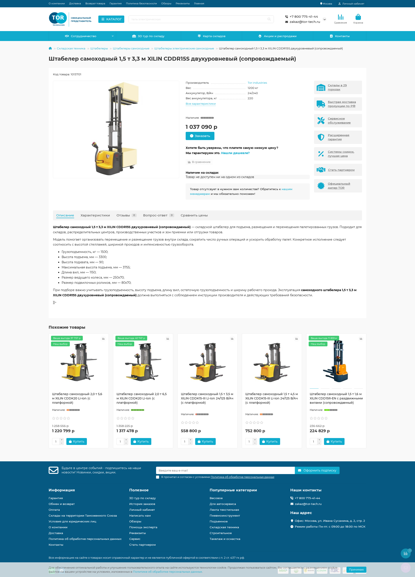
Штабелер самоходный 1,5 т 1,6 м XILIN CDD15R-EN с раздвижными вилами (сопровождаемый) (336, 398)
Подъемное (219, 521)
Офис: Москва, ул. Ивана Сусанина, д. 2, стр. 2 (330, 520)
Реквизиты (183, 3)
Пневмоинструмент (225, 515)
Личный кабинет (142, 509)
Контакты (342, 36)
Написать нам (140, 515)
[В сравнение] (103, 339)
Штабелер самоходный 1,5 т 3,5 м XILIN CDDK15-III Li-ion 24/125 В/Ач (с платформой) (207, 398)
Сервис (134, 539)
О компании (57, 3)
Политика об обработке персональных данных (85, 539)
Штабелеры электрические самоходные (184, 48)
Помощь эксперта (143, 527)
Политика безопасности (141, 3)
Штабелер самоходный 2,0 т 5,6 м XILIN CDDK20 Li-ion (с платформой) (77, 398)
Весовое (216, 498)
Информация (62, 490)
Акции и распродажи (280, 36)
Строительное (221, 533)
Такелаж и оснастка (225, 539)
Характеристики (95, 215)
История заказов (142, 504)
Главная (199, 3)
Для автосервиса (223, 504)
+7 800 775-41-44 (304, 16)
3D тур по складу (151, 36)
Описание (65, 215)
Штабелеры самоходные (131, 48)
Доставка (75, 3)
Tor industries (257, 82)
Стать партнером (142, 544)
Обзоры (166, 3)
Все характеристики (201, 103)
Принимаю (356, 569)
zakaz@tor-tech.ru (305, 22)
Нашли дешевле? (235, 153)
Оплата (54, 509)
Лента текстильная (224, 509)
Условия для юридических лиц (72, 521)
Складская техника (71, 48)
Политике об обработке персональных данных (167, 571)
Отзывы (126, 215)
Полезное (139, 490)
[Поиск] (269, 19)
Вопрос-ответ (157, 215)
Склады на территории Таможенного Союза (83, 515)
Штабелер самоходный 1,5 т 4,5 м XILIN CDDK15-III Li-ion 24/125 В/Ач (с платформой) (271, 398)
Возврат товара (95, 3)
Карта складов (214, 36)
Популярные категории (233, 490)
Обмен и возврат (62, 504)
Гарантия (116, 3)
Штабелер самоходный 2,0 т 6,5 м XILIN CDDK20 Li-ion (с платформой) (142, 398)
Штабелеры (99, 48)
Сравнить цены (194, 215)
